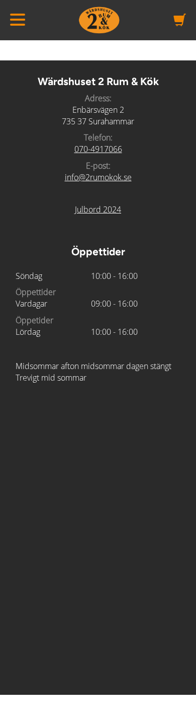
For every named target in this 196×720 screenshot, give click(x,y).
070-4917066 (98, 149)
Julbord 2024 (98, 209)
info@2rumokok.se (98, 177)
